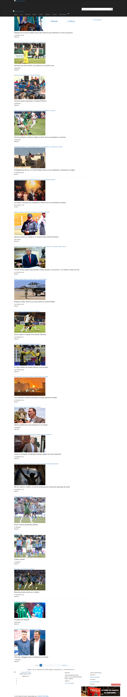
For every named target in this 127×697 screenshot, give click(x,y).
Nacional (27, 14)
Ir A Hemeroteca (97, 20)
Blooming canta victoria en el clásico (24, 569)
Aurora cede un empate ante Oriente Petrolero (27, 311)
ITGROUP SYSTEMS (42, 696)
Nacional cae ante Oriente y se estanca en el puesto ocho (30, 42)
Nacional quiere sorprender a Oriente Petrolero (27, 75)
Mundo (34, 14)
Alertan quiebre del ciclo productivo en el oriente (27, 407)
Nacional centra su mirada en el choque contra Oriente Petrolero (32, 212)
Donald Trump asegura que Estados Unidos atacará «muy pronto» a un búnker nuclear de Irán (40, 246)
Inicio (15, 14)
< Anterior (36, 665)
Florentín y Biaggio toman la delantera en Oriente (27, 629)
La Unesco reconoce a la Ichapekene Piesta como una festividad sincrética (34, 179)
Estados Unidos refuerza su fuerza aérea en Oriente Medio (30, 279)
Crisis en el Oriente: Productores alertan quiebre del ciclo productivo (32, 434)
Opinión (55, 14)
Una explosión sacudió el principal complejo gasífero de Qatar (31, 377)
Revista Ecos (62, 14)
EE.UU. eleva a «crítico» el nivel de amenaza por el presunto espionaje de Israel (36, 464)
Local (21, 14)
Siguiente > (65, 665)
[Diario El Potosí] (46, 1)
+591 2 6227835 (69, 683)
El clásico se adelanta (20, 602)
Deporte (48, 14)
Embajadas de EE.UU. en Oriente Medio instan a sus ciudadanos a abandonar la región (38, 147)
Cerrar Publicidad (116, 684)
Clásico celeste (18, 534)
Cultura (41, 14)
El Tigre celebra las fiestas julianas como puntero (27, 344)
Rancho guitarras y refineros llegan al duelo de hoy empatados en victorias (34, 110)
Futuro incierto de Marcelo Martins (23, 496)
